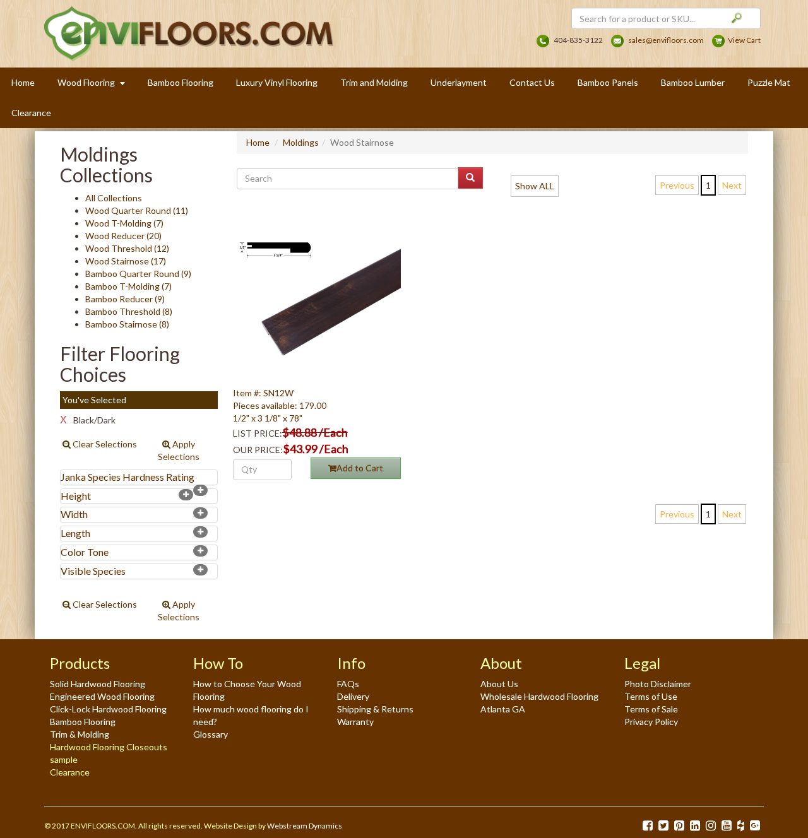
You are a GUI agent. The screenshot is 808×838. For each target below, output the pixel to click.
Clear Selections (104, 444)
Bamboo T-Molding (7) (128, 286)
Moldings (301, 142)
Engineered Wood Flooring (102, 696)
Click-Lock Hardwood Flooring (108, 709)
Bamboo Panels (608, 82)
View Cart (744, 40)
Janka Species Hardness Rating (127, 477)
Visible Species (93, 571)
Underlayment (459, 82)
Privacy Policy (651, 721)
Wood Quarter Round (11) (136, 210)
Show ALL (534, 185)
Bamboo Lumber (693, 82)
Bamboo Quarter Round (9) (138, 273)
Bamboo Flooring (180, 82)
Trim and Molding (374, 82)
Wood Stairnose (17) (125, 261)
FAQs (348, 683)
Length (75, 533)
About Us (499, 683)
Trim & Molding (79, 734)
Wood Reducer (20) (123, 235)
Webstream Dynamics (304, 825)
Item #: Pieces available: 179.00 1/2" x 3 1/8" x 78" (279, 405)
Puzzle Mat (768, 82)
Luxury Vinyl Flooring (277, 82)
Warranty (355, 721)
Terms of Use (650, 696)
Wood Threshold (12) (127, 248)
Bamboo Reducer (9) (125, 298)
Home (23, 82)
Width (74, 514)
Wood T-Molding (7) (124, 223)
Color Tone (85, 552)
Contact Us (532, 82)
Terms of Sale (651, 709)
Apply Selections (178, 450)
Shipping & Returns (375, 709)
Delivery (353, 696)
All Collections (113, 197)
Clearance (31, 112)
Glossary (210, 734)
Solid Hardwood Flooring (97, 683)
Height (76, 496)
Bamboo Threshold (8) (128, 311)
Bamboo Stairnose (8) (127, 324)
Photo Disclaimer (657, 683)
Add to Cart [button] (359, 468)
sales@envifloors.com (666, 40)
